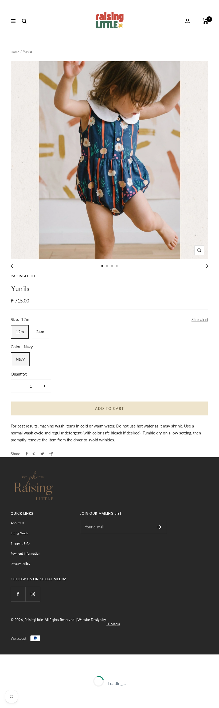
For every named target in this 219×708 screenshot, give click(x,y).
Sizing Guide (19, 533)
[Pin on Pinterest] (34, 454)
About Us (17, 523)
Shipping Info (20, 543)
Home (15, 52)
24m (40, 331)
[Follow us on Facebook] (18, 594)
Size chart (199, 319)
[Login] (187, 21)
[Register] (159, 527)
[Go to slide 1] (102, 266)
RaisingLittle (23, 276)
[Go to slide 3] (112, 266)
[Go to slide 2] (107, 266)
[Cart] (205, 21)
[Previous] (13, 266)
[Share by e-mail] (51, 454)
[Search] (24, 21)
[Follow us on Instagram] (32, 594)
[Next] (206, 266)
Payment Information (25, 553)
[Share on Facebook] (27, 454)
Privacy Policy (20, 564)
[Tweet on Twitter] (42, 454)
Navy (20, 359)
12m (20, 331)
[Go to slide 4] (117, 266)
